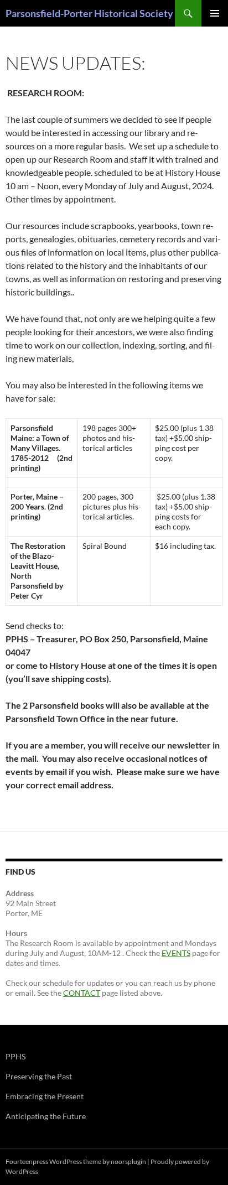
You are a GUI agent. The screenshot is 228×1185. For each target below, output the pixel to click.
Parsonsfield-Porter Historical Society (89, 13)
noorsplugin (128, 1161)
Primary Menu (214, 13)
